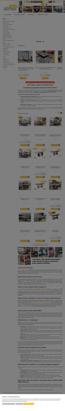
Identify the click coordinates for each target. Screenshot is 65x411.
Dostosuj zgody (19, 403)
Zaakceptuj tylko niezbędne (8, 403)
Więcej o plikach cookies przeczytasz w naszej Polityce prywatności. (14, 401)
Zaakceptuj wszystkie (28, 403)
